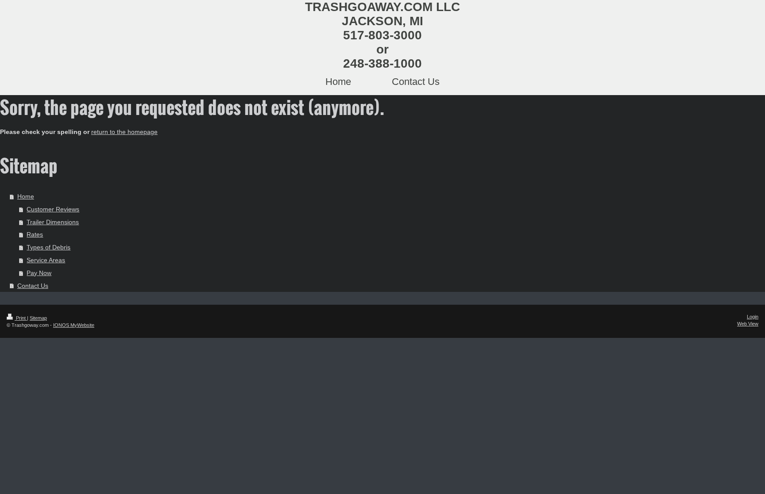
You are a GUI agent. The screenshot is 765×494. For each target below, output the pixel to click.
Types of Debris (48, 247)
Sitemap (38, 318)
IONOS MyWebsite (73, 325)
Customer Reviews (53, 209)
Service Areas (46, 260)
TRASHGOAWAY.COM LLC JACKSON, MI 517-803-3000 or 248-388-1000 (382, 35)
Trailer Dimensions (53, 222)
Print (21, 318)
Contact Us (32, 285)
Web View (747, 323)
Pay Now (39, 272)
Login (752, 316)
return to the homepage (124, 131)
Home (25, 196)
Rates (35, 234)
